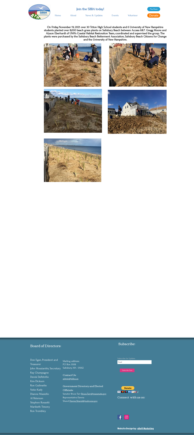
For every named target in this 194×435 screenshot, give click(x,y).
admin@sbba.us (70, 378)
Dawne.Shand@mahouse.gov (83, 401)
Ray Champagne (39, 372)
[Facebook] (119, 417)
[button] (73, 14)
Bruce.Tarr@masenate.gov (93, 393)
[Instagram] (126, 417)
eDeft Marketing (145, 428)
